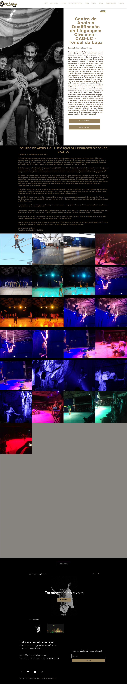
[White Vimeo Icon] (28, 672)
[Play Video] (38, 628)
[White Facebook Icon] (21, 672)
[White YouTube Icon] (35, 672)
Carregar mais (63, 564)
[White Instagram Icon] (42, 672)
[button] (63, 3)
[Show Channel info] (98, 574)
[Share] (93, 574)
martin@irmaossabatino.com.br (33, 655)
